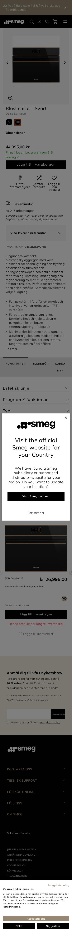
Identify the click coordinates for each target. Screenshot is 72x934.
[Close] (65, 417)
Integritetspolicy (58, 885)
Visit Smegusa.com (36, 496)
